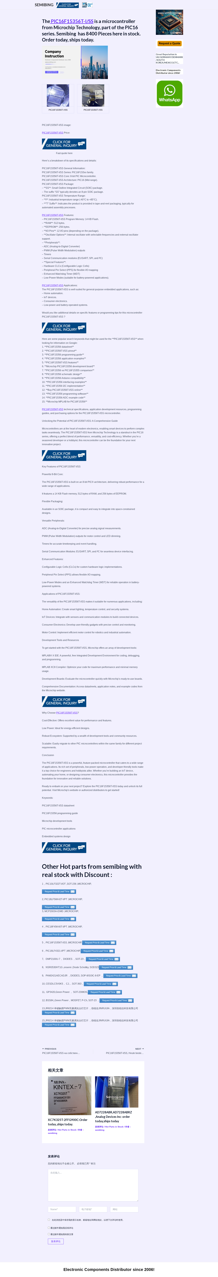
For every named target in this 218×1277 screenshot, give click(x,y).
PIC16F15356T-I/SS (71, 21)
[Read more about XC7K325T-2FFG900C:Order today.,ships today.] (69, 1095)
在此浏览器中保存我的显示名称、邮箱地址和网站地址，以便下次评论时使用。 (88, 1220)
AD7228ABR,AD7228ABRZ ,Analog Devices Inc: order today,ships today (113, 1116)
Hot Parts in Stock (67, 1130)
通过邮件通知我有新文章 (61, 1234)
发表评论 (52, 1130)
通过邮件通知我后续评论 (61, 1228)
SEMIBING (44, 4)
